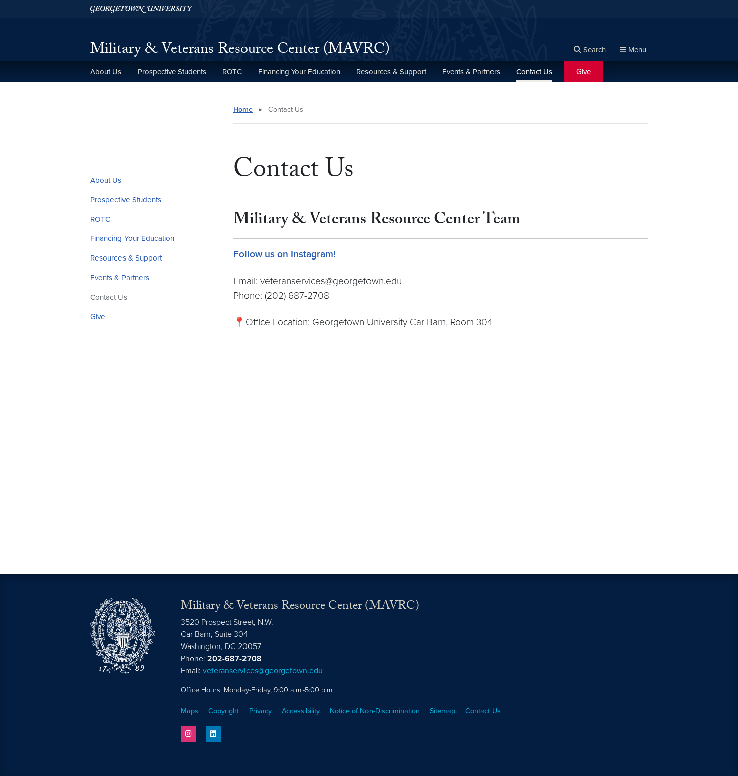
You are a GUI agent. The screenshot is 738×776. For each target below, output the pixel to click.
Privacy (260, 711)
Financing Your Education (299, 71)
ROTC (232, 71)
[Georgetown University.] (141, 9)
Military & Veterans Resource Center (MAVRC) (240, 50)
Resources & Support (391, 71)
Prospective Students (172, 71)
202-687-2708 (234, 659)
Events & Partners (471, 71)
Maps (189, 711)
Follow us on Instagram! (284, 254)
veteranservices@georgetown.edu (263, 671)
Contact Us (534, 71)
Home (243, 109)
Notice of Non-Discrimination (375, 711)
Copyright (223, 711)
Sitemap (442, 711)
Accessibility (301, 711)
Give (583, 71)
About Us (105, 71)
